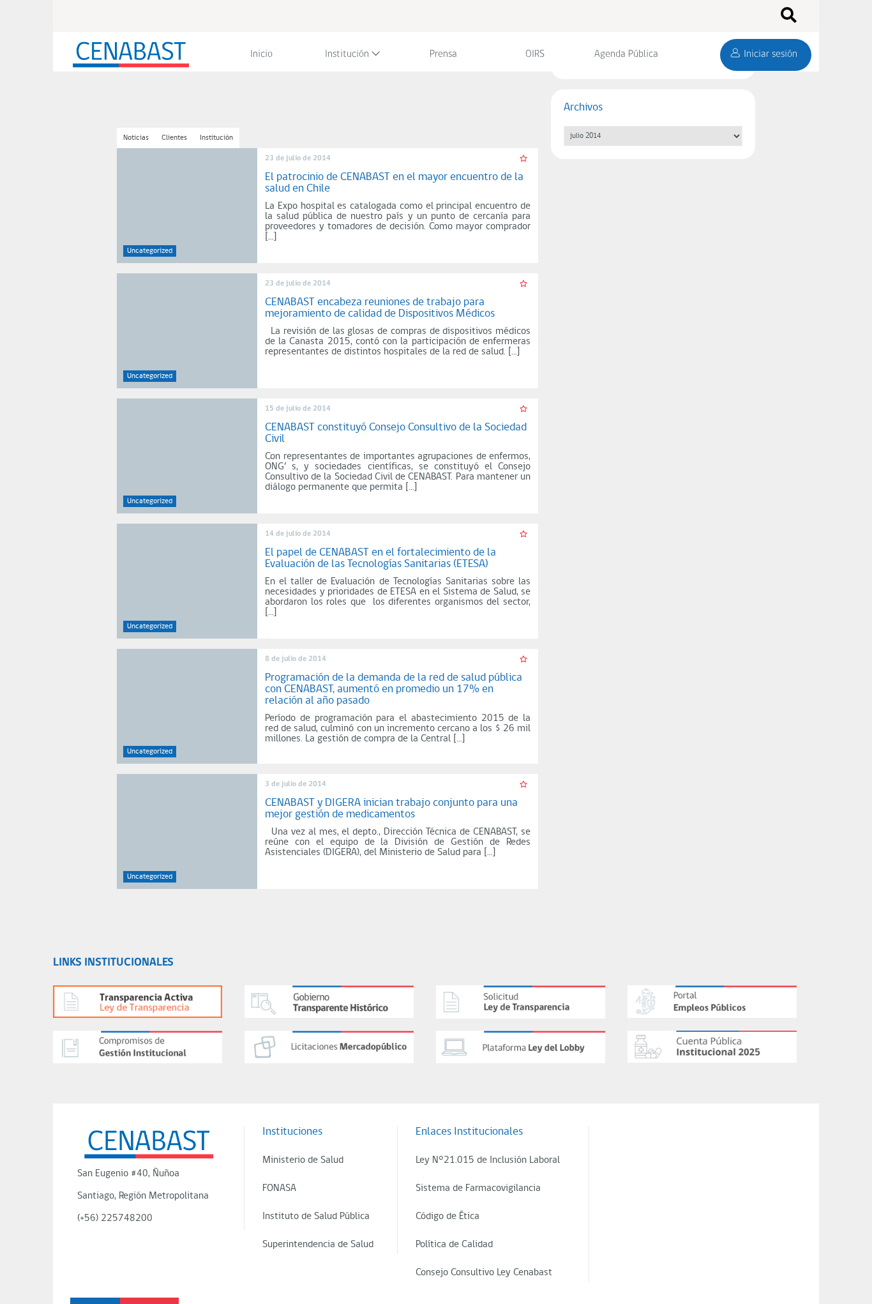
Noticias (136, 138)
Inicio (261, 54)
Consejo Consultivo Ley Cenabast (484, 1273)
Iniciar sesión (770, 54)
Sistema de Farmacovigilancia (478, 1188)
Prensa (443, 54)
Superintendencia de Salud (317, 1245)
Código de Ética (447, 1216)
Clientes (174, 138)
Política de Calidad (454, 1245)
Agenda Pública (626, 54)
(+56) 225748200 (115, 1218)
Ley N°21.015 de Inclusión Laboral (488, 1160)
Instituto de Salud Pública (316, 1216)
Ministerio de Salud (302, 1160)
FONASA (279, 1188)
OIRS (535, 54)
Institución (347, 54)
